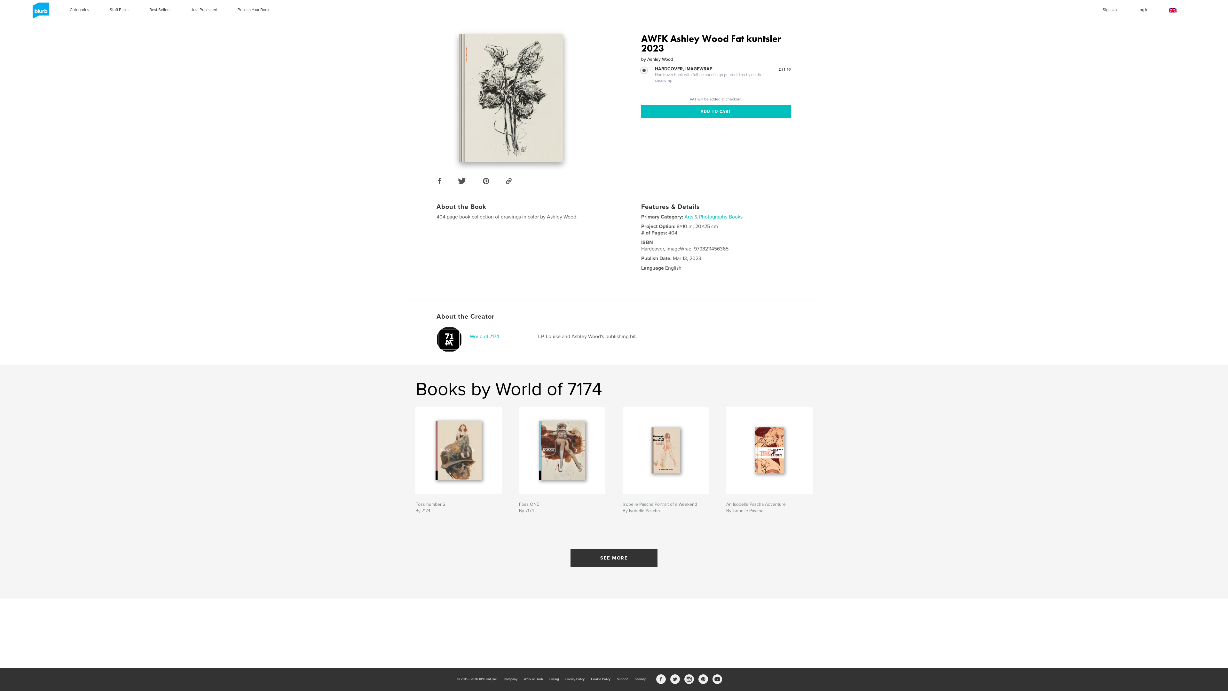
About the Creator (465, 317)
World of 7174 (484, 336)
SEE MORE (614, 558)
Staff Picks (119, 9)
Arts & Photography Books (713, 217)
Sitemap (640, 679)
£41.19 (784, 69)
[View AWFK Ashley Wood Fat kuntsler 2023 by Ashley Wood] (511, 98)
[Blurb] (40, 13)
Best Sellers (159, 9)
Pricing (554, 679)
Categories (79, 9)
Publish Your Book (254, 9)
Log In (1142, 9)
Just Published (204, 9)
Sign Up (1110, 9)
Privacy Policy (575, 679)
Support (622, 679)
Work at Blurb (533, 679)
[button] (1173, 10)
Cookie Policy (600, 679)
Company (510, 679)
